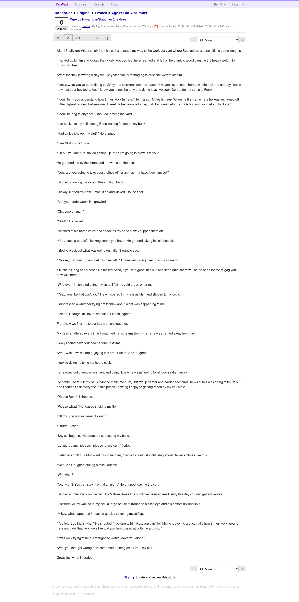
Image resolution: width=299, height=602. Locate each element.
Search (99, 4)
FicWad (62, 4)
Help (114, 4)
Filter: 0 (216, 4)
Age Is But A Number (129, 13)
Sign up (129, 577)
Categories (62, 13)
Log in (236, 4)
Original (84, 13)
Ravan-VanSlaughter (97, 19)
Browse (80, 4)
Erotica (101, 13)
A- (58, 37)
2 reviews (120, 19)
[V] (156, 26)
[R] (161, 26)
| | (106, 37)
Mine (73, 19)
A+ (78, 37)
